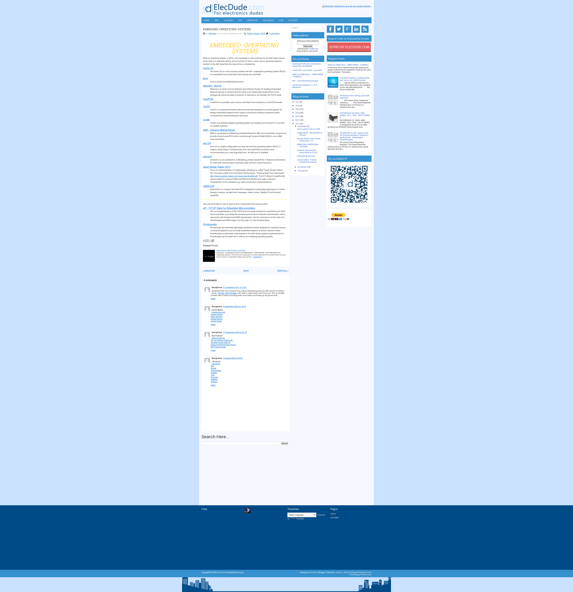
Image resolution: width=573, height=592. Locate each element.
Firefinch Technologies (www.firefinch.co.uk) (307, 151)
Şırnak (213, 368)
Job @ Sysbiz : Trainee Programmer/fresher (307, 161)
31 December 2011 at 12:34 (234, 287)
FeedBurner (313, 49)
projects (256, 34)
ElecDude (221, 572)
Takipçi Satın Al (218, 338)
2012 (297, 120)
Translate (300, 519)
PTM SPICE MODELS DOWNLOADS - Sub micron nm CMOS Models (355, 79)
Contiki (206, 120)
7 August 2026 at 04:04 (232, 358)
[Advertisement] (255, 453)
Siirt (212, 366)
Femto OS (208, 68)
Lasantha (338, 572)
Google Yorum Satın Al (220, 342)
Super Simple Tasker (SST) (217, 167)
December (302, 126)
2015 (297, 109)
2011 (297, 124)
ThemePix (313, 572)
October (301, 171)
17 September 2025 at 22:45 (235, 332)
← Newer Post (208, 270)
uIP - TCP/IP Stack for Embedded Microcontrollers (229, 208)
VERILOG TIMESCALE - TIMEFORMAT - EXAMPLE (348, 65)
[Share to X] (209, 240)
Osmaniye (216, 364)
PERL (216, 20)
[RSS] (365, 33)
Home (246, 270)
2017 (297, 102)
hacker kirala (216, 321)
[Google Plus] (348, 33)
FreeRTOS (208, 99)
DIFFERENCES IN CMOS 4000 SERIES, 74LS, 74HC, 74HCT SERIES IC (355, 115)
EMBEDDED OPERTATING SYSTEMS (227, 29)
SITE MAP (334, 518)
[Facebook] (331, 33)
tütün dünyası (216, 317)
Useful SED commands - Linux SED (307, 70)
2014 (297, 113)
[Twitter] (339, 33)
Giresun (214, 382)
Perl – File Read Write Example (305, 81)
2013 (297, 116)
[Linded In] (357, 33)
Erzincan (214, 377)
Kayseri (214, 373)
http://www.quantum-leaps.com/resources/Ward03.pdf (234, 176)
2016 (297, 105)
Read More (257, 257)
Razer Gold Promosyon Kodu (223, 345)
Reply (213, 299)
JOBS (281, 20)
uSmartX (207, 156)
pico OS (207, 143)
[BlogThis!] (207, 240)
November (302, 167)
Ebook (249, 34)
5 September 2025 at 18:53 (234, 306)
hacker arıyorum (218, 312)
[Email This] (204, 240)
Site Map (292, 20)
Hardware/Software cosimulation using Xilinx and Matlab (306, 65)
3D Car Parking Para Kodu (222, 340)
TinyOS (206, 106)
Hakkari (214, 379)
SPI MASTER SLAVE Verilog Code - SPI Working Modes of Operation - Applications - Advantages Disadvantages (354, 136)
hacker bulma (216, 314)
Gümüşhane (216, 370)
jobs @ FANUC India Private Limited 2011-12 (308, 139)
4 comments (274, 34)
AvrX (205, 78)
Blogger (240, 572)
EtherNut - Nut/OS (212, 86)
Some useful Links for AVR (308, 129)
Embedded (252, 20)
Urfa (213, 375)
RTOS (263, 34)
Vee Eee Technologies (227, 293)
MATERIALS (268, 20)
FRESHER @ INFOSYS (306, 156)
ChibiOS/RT (208, 186)
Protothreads (210, 224)
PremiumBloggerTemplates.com (358, 572)
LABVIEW (228, 20)
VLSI (240, 20)
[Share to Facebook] (212, 240)
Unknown (212, 34)
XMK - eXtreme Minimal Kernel (219, 130)
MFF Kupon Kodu (218, 347)
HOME (206, 20)
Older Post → (283, 270)
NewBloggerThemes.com (361, 574)
